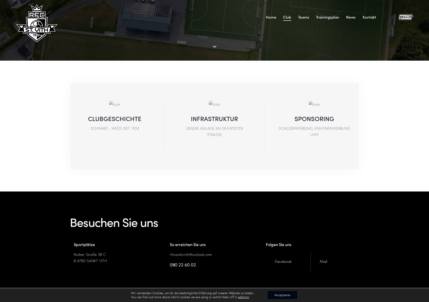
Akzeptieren (282, 295)
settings (243, 297)
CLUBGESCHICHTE (114, 118)
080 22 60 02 (183, 265)
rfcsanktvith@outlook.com (191, 254)
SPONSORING (314, 118)
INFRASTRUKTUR (214, 118)
